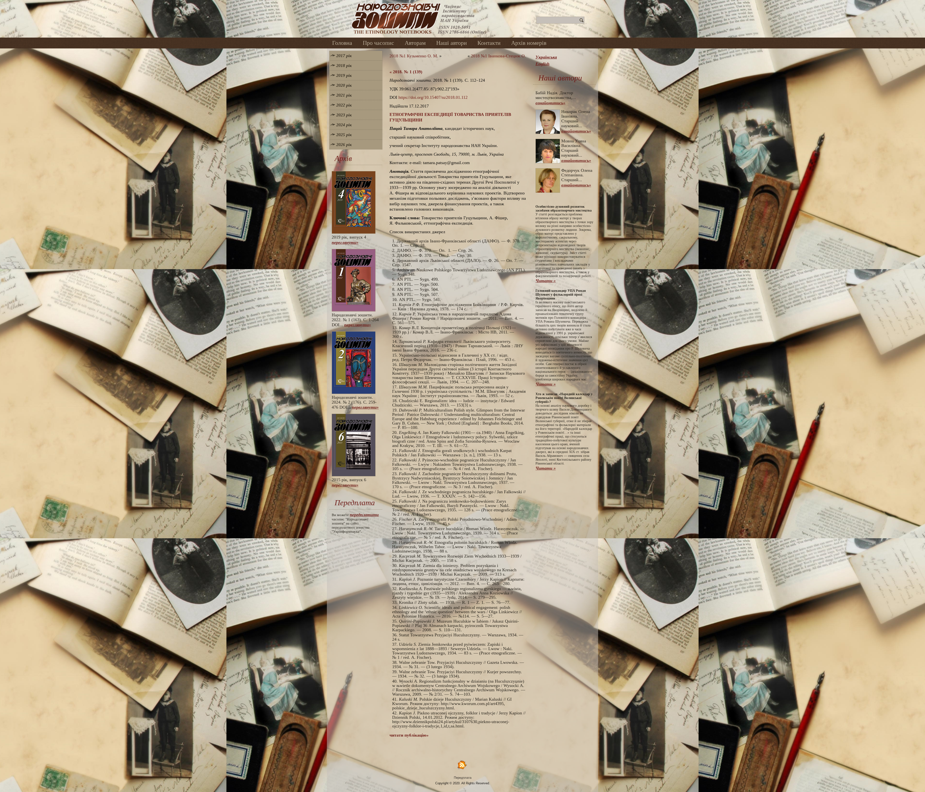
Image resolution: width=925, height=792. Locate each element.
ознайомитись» (550, 102)
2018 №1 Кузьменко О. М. (414, 55)
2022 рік (344, 105)
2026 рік (344, 144)
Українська (546, 57)
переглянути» (345, 242)
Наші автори (451, 43)
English (542, 63)
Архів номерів (528, 43)
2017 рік (344, 55)
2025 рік (344, 134)
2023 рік (344, 115)
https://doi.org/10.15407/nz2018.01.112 (433, 97)
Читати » (545, 280)
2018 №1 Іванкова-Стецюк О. (498, 55)
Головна (342, 43)
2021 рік (344, 95)
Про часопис (378, 43)
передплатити (364, 514)
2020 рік (344, 85)
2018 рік (344, 65)
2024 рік (344, 124)
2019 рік (344, 75)
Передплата (462, 777)
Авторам (415, 43)
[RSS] (462, 765)
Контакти (489, 43)
